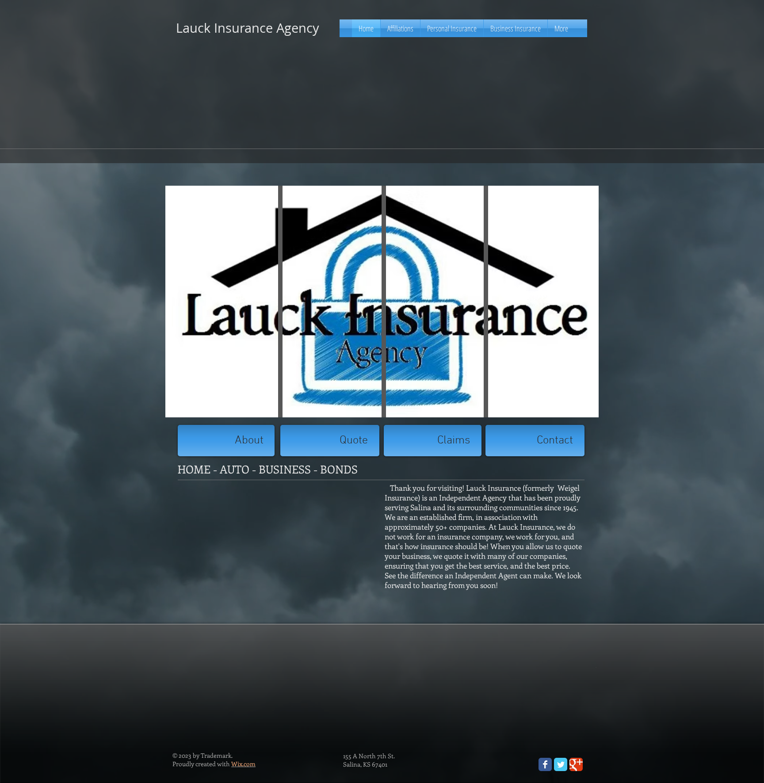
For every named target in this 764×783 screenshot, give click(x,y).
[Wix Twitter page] (560, 764)
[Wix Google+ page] (576, 764)
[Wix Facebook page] (545, 764)
